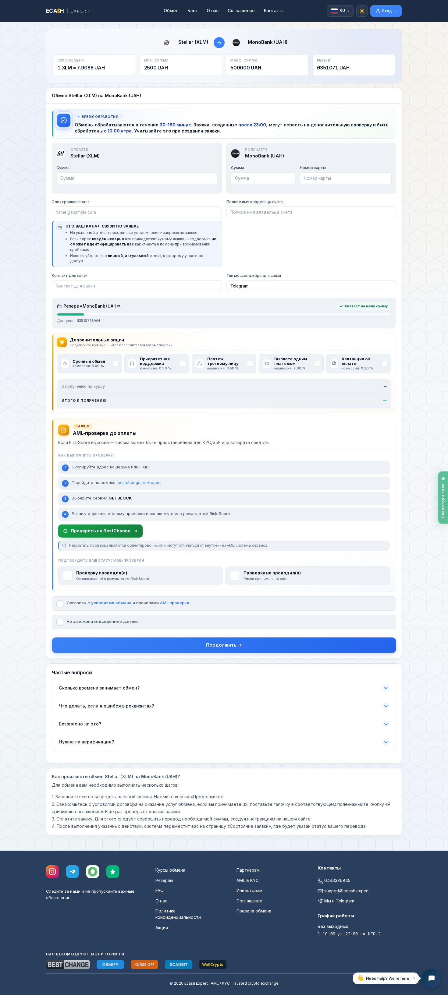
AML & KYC (247, 880)
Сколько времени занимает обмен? (99, 687)
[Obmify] (110, 964)
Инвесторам (249, 890)
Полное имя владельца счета (254, 201)
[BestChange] (68, 964)
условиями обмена (111, 602)
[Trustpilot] (112, 871)
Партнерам (248, 870)
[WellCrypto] (212, 964)
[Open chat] (431, 978)
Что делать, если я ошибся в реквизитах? (106, 705)
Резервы (164, 880)
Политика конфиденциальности (178, 914)
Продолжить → (224, 645)
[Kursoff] (144, 964)
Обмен (171, 10)
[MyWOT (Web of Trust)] (92, 871)
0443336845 (336, 880)
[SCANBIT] (178, 964)
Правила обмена (253, 911)
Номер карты (313, 167)
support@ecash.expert (346, 890)
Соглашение (241, 10)
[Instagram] (52, 871)
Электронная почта (71, 201)
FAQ (159, 890)
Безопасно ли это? (80, 723)
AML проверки (174, 602)
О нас (213, 10)
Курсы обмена (170, 870)
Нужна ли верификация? (86, 741)
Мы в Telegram (338, 900)
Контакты (274, 10)
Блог (192, 10)
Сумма (62, 167)
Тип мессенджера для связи (253, 275)
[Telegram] (72, 871)
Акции (161, 927)
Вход (387, 10)
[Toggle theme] (362, 11)
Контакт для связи (69, 275)
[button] (386, 978)
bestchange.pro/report (139, 482)
